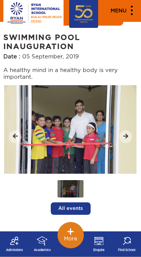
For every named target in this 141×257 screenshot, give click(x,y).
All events (70, 208)
